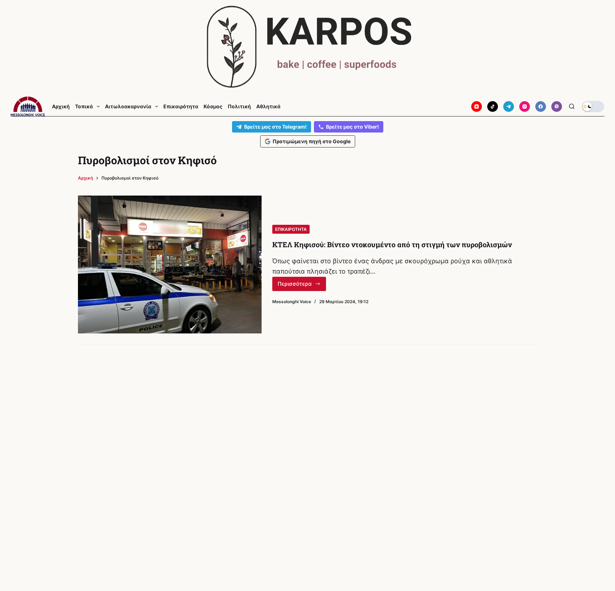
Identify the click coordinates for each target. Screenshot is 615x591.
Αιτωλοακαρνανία (128, 106)
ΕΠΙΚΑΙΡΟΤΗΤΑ (291, 229)
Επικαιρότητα (180, 106)
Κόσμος (213, 106)
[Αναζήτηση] (571, 106)
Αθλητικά (268, 106)
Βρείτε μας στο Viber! (352, 127)
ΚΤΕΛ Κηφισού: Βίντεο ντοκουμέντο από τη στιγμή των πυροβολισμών (392, 244)
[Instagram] (524, 106)
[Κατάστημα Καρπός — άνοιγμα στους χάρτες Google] (307, 47)
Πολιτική (239, 106)
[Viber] (556, 106)
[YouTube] (476, 106)
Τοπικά (84, 106)
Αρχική (61, 106)
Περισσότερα (302, 285)
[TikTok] (492, 106)
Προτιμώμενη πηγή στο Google (312, 141)
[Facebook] (540, 106)
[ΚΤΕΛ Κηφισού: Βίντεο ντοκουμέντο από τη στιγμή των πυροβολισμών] (170, 264)
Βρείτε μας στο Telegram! (275, 127)
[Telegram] (508, 106)
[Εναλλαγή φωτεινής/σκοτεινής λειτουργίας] (593, 106)
